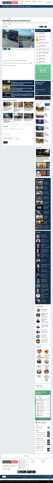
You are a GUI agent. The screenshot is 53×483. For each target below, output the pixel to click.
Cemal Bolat (43, 300)
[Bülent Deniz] (38, 270)
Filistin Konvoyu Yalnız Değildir (44, 281)
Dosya (22, 3)
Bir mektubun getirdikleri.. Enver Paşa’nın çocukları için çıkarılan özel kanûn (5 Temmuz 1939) (45, 337)
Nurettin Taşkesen (45, 289)
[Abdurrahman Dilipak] (38, 245)
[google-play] (31, 471)
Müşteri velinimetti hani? (45, 256)
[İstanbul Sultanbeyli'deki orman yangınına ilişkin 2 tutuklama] (18, 104)
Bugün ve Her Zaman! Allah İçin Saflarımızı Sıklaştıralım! (44, 236)
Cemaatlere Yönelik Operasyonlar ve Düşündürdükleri (45, 286)
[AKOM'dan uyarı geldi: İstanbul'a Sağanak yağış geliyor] (8, 104)
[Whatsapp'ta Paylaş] (44, 27)
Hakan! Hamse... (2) (45, 271)
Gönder (5, 142)
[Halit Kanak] (38, 336)
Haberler (4, 18)
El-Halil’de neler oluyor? (44, 291)
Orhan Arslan (44, 309)
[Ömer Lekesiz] (38, 331)
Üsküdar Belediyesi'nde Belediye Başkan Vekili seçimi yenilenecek (28, 109)
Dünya (15, 6)
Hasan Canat (43, 260)
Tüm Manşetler (23, 465)
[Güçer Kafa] (38, 240)
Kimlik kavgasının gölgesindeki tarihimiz (44, 317)
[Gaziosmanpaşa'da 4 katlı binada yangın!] (18, 115)
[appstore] (22, 471)
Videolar (34, 1)
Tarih (26, 6)
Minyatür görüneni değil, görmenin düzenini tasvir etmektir (44, 332)
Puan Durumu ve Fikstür (24, 464)
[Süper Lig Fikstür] (49, 422)
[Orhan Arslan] (38, 310)
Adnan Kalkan (44, 279)
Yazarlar (40, 1)
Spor (23, 6)
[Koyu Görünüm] (48, 2)
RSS (4, 476)
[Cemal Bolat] (38, 301)
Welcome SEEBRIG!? (45, 247)
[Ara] (46, 2)
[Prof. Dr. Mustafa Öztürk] (38, 295)
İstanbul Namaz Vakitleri (24, 462)
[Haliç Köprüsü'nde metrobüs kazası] (18, 38)
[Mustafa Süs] (38, 255)
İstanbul (9, 18)
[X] (5, 469)
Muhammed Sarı (44, 249)
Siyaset (11, 6)
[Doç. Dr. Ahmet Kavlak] (38, 275)
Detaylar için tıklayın (43, 418)
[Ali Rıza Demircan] (38, 326)
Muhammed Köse (44, 284)
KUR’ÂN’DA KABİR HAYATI (44, 327)
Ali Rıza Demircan (44, 325)
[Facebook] (3, 469)
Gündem (7, 6)
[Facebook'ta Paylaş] (40, 27)
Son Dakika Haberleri (24, 466)
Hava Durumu (22, 461)
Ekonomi (19, 6)
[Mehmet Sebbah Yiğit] (38, 265)
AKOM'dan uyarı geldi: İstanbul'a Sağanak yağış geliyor (7, 109)
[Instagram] (7, 469)
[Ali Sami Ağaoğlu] (38, 341)
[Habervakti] (10, 2)
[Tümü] (49, 232)
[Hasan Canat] (38, 260)
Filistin (22, 1)
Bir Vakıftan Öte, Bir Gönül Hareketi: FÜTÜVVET (45, 251)
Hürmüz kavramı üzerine (44, 297)
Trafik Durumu (22, 463)
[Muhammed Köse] (38, 285)
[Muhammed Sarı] (38, 250)
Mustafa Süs (43, 254)
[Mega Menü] (50, 2)
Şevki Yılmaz (43, 234)
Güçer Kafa (43, 239)
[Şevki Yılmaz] (38, 235)
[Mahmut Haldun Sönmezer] (38, 315)
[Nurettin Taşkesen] (38, 290)
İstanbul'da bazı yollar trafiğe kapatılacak (28, 120)
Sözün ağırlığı (44, 310)
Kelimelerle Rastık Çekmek (44, 241)
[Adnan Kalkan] (38, 280)
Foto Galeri (28, 1)
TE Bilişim (49, 476)
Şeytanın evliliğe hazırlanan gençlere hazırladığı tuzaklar (45, 322)
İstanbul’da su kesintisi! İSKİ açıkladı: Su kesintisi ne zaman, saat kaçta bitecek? (8, 121)
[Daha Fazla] (46, 27)
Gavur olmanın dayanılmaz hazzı (44, 342)
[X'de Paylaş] (42, 27)
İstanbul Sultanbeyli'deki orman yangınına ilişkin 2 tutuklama (18, 110)
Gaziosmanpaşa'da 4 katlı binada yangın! (18, 120)
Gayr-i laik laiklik (44, 276)
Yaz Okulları (43, 301)
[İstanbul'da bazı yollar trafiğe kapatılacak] (28, 115)
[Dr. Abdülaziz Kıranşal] (38, 320)
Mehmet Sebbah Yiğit (45, 264)
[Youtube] (9, 469)
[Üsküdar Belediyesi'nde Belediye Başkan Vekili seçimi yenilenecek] (28, 104)
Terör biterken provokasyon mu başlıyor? (44, 266)
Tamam (49, 481)
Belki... (42, 261)
